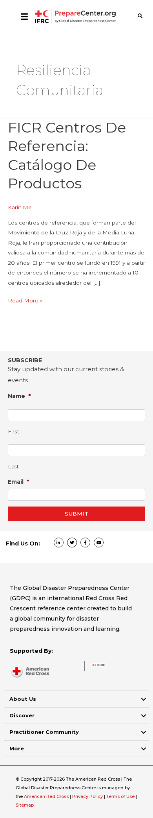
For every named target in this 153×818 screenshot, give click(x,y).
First (13, 432)
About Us (22, 699)
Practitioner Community (44, 732)
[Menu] (24, 16)
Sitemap (25, 805)
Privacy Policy (88, 796)
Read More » (25, 301)
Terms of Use (120, 796)
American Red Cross (47, 796)
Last (13, 467)
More (16, 748)
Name (19, 396)
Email (18, 481)
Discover (22, 715)
